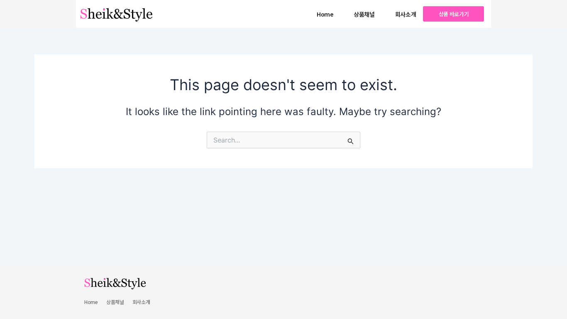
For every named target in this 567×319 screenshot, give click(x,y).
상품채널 (364, 14)
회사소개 (405, 14)
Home (325, 14)
